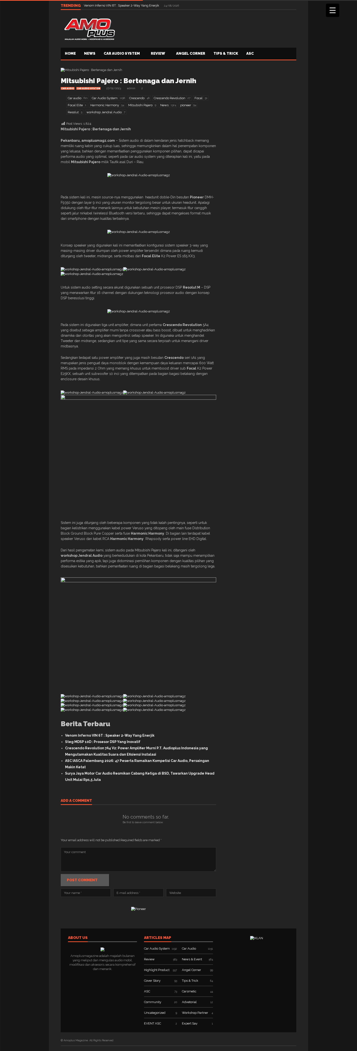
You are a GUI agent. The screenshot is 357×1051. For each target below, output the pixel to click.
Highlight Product (157, 970)
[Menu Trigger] (332, 10)
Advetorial (189, 1002)
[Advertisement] (207, 28)
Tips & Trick (225, 53)
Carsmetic (189, 991)
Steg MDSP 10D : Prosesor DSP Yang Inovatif (102, 742)
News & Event (192, 959)
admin (131, 88)
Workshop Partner (195, 1012)
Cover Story (152, 980)
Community (152, 1002)
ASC (250, 53)
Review (158, 53)
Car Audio (67, 88)
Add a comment (76, 801)
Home (70, 53)
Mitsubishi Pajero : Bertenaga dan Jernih (128, 81)
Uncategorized (154, 1012)
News (89, 53)
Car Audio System (122, 53)
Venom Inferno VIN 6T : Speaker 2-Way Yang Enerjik (122, 5)
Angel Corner (190, 53)
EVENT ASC (152, 1023)
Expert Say (189, 1023)
